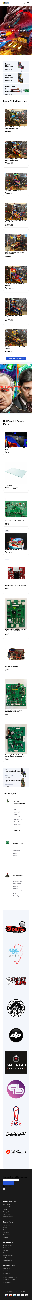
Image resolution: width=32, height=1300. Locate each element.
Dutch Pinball (17, 824)
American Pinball (18, 819)
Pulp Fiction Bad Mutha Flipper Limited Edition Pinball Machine (16, 159)
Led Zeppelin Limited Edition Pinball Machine (15, 284)
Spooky (15, 814)
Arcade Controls (17, 881)
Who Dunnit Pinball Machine (13, 190)
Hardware (16, 858)
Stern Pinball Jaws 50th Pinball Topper (16, 549)
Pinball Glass (8, 485)
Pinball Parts (18, 844)
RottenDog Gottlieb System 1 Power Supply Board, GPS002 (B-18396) (15, 755)
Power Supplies (17, 896)
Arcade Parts (18, 875)
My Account (6, 1268)
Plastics (5, 1237)
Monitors (15, 888)
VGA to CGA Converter (11, 666)
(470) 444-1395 (7, 1282)
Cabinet (15, 855)
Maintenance (6, 1235)
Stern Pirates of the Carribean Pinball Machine (15, 347)
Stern (15, 809)
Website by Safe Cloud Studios (18, 1291)
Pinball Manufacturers (19, 802)
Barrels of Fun (17, 817)
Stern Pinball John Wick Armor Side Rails (15, 448)
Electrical (15, 886)
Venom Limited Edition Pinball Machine (13, 316)
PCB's (4, 1258)
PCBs (14, 893)
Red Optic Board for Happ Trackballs (15, 585)
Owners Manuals (17, 891)
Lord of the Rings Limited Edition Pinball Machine (14, 252)
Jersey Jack (17, 812)
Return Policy (7, 1271)
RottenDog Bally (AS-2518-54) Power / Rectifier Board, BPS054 (16, 630)
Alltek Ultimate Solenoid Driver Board (15, 521)
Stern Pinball (6, 1204)
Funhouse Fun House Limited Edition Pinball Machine (15, 221)
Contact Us (6, 1273)
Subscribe (9, 1183)
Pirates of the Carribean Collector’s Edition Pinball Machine (15, 127)
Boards (15, 853)
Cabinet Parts (17, 883)
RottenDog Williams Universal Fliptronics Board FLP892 (13, 710)
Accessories (16, 850)
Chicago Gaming (18, 822)
